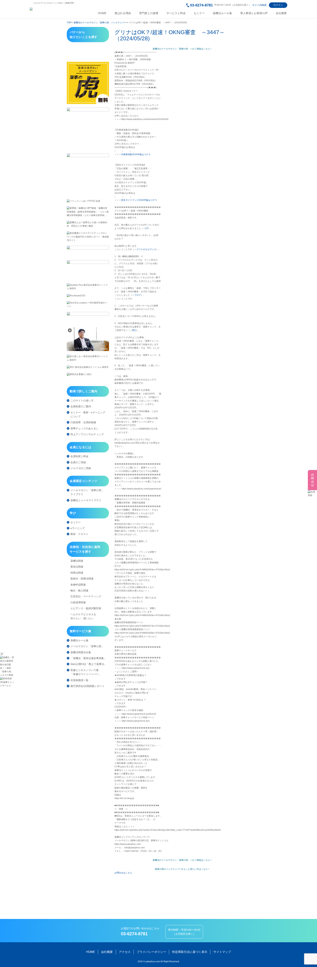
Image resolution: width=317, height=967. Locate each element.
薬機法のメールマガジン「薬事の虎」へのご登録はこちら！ (182, 48)
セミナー (199, 13)
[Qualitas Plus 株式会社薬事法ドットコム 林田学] (88, 286)
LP (146, 228)
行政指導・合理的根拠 (83, 422)
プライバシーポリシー (151, 951)
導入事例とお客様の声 (254, 13)
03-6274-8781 (201, 5)
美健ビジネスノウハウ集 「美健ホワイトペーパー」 (85, 672)
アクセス (125, 951)
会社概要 (281, 13)
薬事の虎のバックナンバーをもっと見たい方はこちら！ (182, 869)
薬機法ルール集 (222, 13)
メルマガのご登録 (80, 468)
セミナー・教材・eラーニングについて (87, 414)
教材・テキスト (79, 534)
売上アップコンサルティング (87, 434)
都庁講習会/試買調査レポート (87, 686)
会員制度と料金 (79, 456)
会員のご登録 (78, 462)
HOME (102, 13)
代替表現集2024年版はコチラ (135, 154)
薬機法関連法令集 (80, 652)
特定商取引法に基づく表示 (189, 951)
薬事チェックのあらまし (84, 428)
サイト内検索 (259, 5)
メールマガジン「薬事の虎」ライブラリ (87, 492)
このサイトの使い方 (82, 400)
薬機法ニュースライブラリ (85, 500)
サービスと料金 (176, 13)
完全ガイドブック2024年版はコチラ (139, 200)
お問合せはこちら (123, 872)
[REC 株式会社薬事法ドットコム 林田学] (88, 367)
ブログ (137, 295)
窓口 (134, 330)
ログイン (278, 5)
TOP (69, 22)
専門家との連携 (148, 13)
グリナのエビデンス (146, 249)
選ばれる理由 (122, 13)
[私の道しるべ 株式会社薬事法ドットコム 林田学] (88, 358)
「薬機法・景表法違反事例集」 (88, 658)
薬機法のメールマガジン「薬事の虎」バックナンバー (100, 22)
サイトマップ (222, 951)
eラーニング (77, 528)
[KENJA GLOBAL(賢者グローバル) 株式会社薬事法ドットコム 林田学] (88, 339)
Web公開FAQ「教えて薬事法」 (88, 664)
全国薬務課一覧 (79, 680)
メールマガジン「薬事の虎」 (87, 646)
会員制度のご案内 (80, 406)
